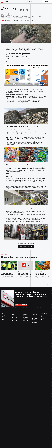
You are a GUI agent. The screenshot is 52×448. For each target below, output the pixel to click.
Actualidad (39, 1)
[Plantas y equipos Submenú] (25, 1)
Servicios (32, 1)
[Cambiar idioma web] (50, 1)
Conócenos (14, 1)
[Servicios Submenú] (35, 1)
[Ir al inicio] (5, 2)
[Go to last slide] (47, 285)
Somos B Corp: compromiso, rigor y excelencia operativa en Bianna (24, 274)
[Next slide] (50, 285)
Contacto (45, 1)
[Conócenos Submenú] (16, 1)
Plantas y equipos (22, 1)
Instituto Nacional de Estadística (28, 91)
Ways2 (28, 1)
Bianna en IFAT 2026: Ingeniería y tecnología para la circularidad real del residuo (42, 274)
